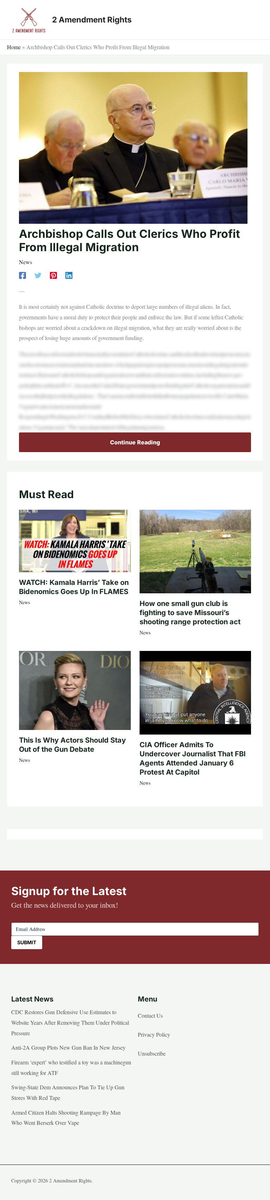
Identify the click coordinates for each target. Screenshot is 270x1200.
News (25, 262)
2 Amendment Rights (92, 19)
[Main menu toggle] (251, 19)
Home (14, 47)
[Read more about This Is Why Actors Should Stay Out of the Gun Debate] (74, 689)
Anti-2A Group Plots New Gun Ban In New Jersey (68, 1047)
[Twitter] (37, 275)
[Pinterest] (53, 275)
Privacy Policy (154, 1034)
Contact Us (150, 1015)
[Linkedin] (68, 275)
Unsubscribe (152, 1053)
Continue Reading (135, 442)
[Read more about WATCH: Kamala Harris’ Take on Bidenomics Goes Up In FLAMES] (74, 539)
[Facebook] (22, 275)
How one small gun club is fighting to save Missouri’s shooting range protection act (190, 612)
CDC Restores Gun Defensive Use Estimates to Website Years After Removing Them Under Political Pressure (70, 1022)
